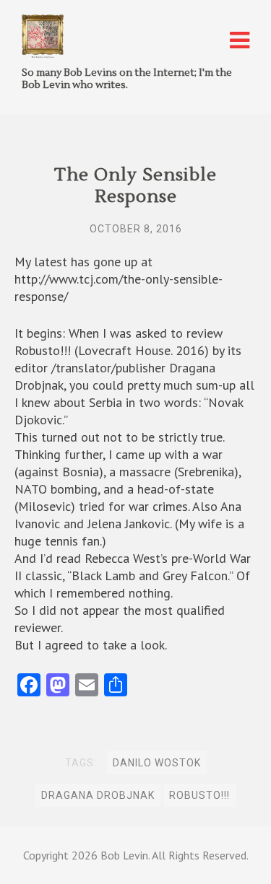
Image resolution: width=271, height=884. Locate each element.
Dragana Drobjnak (98, 795)
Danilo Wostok (157, 763)
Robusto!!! (199, 795)
